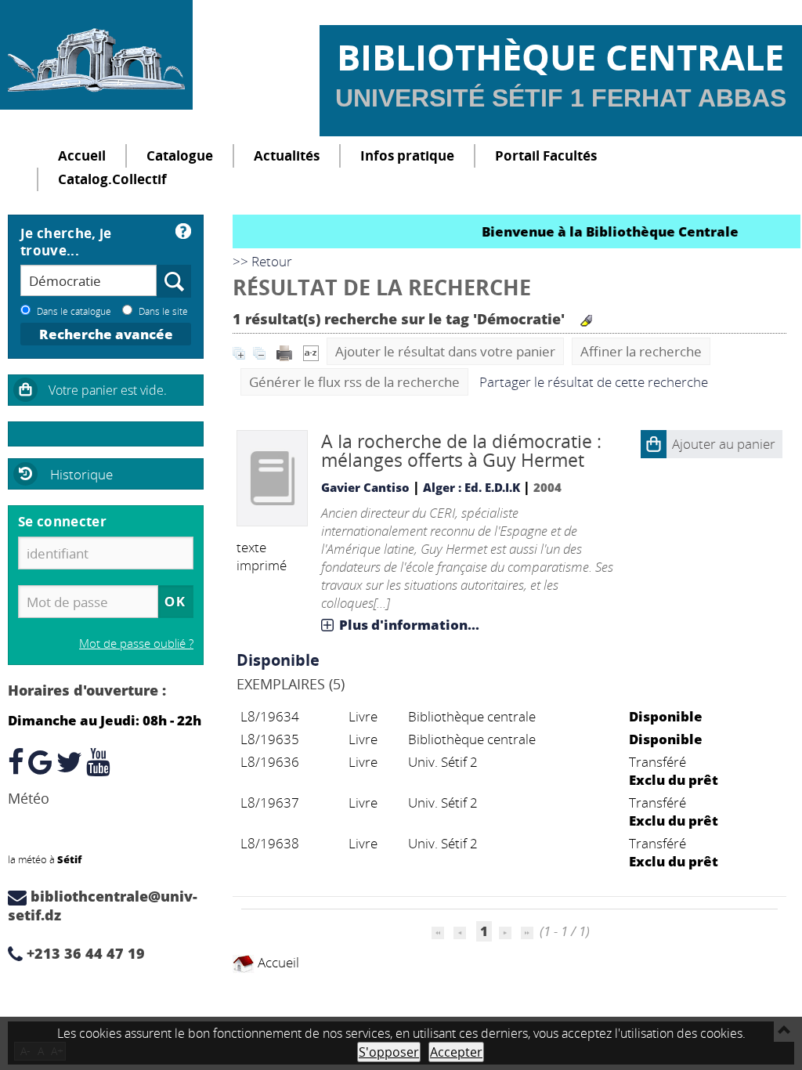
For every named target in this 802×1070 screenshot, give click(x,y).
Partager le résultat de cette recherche (593, 382)
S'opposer (389, 1052)
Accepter (456, 1052)
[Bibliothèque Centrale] (96, 55)
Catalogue (179, 155)
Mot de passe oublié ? (136, 643)
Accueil (82, 155)
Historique (81, 474)
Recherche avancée (106, 334)
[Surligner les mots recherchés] (586, 321)
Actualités (287, 155)
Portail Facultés (546, 155)
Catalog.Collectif (112, 179)
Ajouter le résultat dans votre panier (445, 351)
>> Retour (262, 261)
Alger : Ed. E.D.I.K (471, 487)
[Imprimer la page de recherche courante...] (285, 351)
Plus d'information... (409, 625)
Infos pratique (407, 155)
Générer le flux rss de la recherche (354, 382)
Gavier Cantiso (365, 487)
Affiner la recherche (641, 351)
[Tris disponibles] (311, 351)
